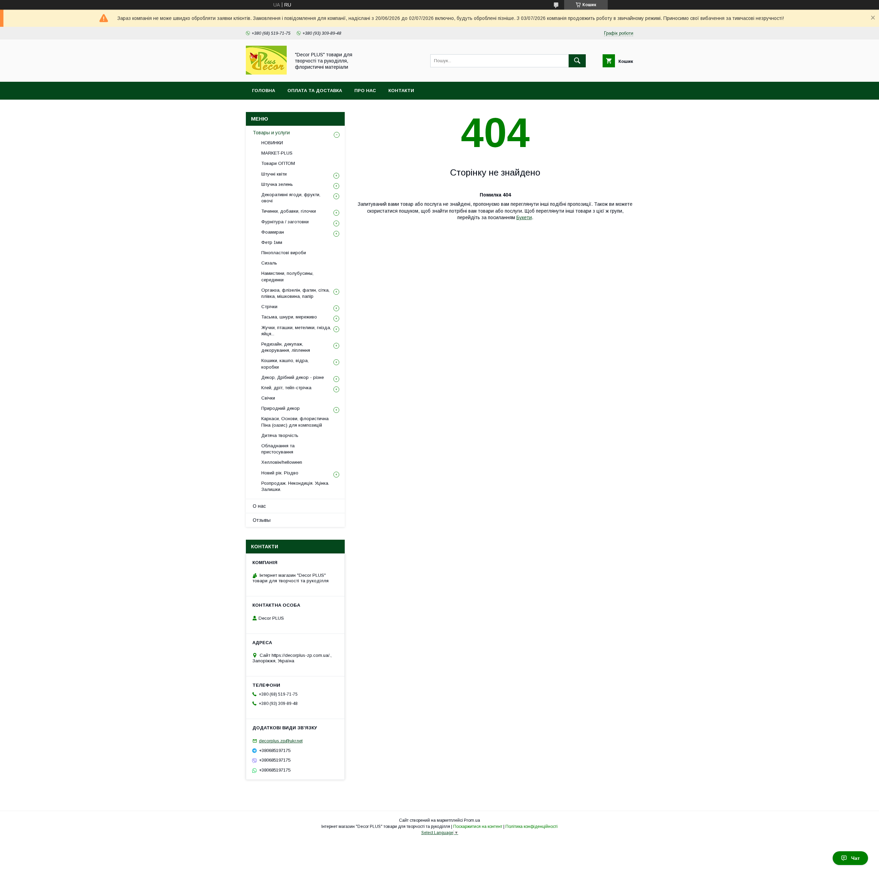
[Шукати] (577, 60)
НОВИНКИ (272, 142)
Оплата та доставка (314, 90)
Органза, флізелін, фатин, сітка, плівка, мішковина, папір (295, 293)
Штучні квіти (274, 174)
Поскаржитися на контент (477, 826)
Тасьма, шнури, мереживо (289, 316)
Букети (524, 217)
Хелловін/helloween (281, 462)
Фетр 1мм (271, 242)
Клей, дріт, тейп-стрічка (286, 387)
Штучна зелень (277, 184)
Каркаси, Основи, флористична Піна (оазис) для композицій (295, 421)
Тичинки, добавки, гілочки (288, 211)
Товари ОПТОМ (278, 163)
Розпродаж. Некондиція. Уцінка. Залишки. (295, 486)
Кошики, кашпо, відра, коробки (285, 363)
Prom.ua (472, 820)
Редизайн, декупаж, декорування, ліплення (285, 347)
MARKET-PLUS (277, 153)
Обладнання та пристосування (278, 448)
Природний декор (280, 408)
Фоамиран (272, 232)
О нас (259, 506)
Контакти (401, 90)
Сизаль (269, 263)
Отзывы (262, 520)
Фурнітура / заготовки (285, 221)
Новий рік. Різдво (279, 472)
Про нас (365, 90)
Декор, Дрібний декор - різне (292, 377)
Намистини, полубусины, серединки (287, 276)
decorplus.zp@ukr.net (280, 740)
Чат (855, 858)
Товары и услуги (271, 132)
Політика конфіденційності (531, 826)
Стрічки (269, 306)
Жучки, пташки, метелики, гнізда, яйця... (296, 330)
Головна (263, 90)
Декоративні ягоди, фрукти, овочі (290, 197)
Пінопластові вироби (283, 252)
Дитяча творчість (279, 435)
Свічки (268, 398)
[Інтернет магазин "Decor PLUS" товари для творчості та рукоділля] (266, 73)
